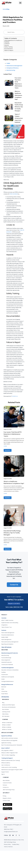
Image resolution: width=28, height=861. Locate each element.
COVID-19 (6, 43)
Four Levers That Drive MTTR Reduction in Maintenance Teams (12, 434)
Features (3, 630)
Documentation (8, 48)
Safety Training (8, 47)
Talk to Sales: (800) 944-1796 (14, 607)
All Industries (5, 697)
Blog (7, 9)
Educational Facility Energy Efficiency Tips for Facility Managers (12, 533)
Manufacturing (10, 70)
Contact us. (15, 396)
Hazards (6, 45)
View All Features (6, 647)
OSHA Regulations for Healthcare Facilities (13, 41)
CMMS (8, 63)
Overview (3, 618)
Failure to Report (8, 50)
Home (4, 9)
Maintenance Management (14, 65)
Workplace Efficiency (12, 68)
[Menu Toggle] (20, 3)
